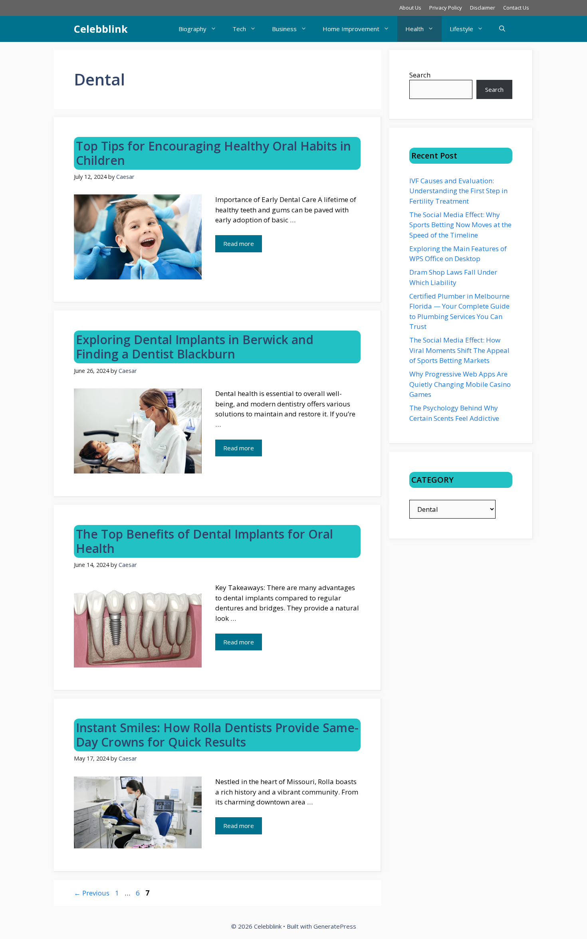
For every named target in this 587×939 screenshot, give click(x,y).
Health (414, 29)
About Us (410, 7)
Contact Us (516, 7)
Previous (91, 892)
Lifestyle (461, 29)
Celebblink (101, 29)
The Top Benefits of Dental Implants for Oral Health (204, 541)
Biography (192, 29)
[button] (502, 29)
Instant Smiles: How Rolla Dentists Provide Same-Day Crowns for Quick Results (217, 734)
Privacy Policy (445, 7)
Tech (239, 29)
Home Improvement (351, 29)
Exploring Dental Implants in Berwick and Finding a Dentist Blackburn (194, 346)
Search (419, 74)
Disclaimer (482, 7)
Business (284, 29)
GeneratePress (334, 926)
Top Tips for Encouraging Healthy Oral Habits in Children (213, 153)
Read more (238, 244)
